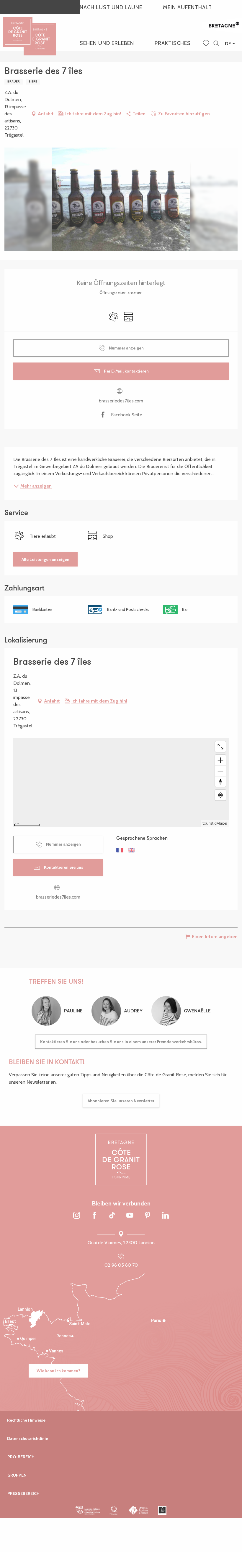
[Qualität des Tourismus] (114, 1510)
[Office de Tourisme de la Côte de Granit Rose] (40, 34)
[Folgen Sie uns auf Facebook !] (94, 1216)
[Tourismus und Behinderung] (162, 1510)
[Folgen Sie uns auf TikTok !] (112, 1216)
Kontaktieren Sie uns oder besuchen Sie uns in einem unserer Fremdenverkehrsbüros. (121, 1041)
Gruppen (17, 1475)
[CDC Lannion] (88, 1510)
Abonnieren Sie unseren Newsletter (121, 1100)
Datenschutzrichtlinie (27, 1438)
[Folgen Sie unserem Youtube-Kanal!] (130, 1216)
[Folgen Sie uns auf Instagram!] (77, 1216)
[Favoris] (206, 43)
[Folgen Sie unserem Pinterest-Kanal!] (147, 1216)
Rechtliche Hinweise (26, 1420)
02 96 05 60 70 (121, 1265)
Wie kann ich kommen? (58, 1370)
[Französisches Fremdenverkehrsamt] (138, 1510)
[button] (216, 43)
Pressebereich (23, 1493)
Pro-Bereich (21, 1456)
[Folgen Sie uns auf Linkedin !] (165, 1216)
